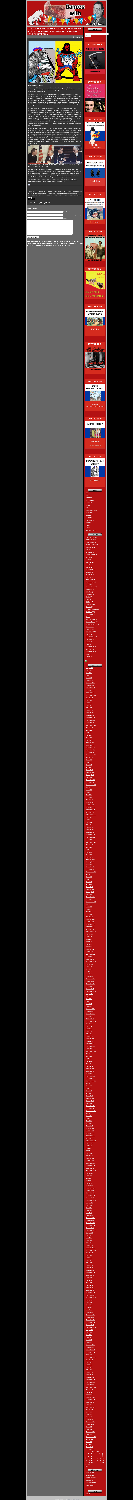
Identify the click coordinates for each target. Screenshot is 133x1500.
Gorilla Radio (90, 1475)
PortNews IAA (90, 1485)
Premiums (89, 512)
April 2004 (89, 1310)
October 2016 (90, 959)
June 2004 (89, 1305)
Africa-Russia (90, 537)
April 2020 (89, 854)
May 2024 (89, 735)
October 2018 (90, 899)
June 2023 (89, 762)
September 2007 (91, 1230)
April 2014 (89, 1033)
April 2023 (89, 767)
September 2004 (91, 1297)
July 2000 (89, 1404)
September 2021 (91, 814)
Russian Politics (90, 624)
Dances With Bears (73, 1499)
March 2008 (89, 1215)
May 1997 (89, 1429)
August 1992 (89, 1439)
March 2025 (89, 710)
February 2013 (90, 1068)
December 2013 (90, 1043)
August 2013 (89, 1053)
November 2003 (90, 1322)
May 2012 (89, 1091)
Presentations (90, 500)
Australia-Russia (91, 544)
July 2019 (89, 877)
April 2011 (89, 1123)
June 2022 (89, 792)
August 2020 (89, 844)
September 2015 (91, 991)
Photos (88, 507)
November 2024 (90, 720)
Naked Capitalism (91, 1482)
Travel (88, 527)
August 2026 (89, 668)
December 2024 (90, 717)
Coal (87, 559)
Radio (88, 505)
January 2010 (90, 1160)
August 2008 (89, 1203)
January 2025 (90, 715)
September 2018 (91, 902)
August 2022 (89, 787)
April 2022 (89, 797)
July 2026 (89, 670)
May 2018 (89, 912)
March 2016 (89, 976)
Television (89, 502)
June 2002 (89, 1365)
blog (56, 195)
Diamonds (89, 569)
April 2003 (89, 1340)
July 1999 (89, 1412)
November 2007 (90, 1225)
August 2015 (89, 994)
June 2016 (89, 969)
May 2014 (89, 1031)
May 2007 (89, 1240)
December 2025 (90, 688)
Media (88, 597)
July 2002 (89, 1362)
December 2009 (90, 1163)
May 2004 (89, 1307)
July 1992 (89, 1442)
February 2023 (90, 772)
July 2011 (89, 1116)
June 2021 (89, 819)
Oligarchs (89, 614)
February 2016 (90, 979)
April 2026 (89, 678)
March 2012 (89, 1096)
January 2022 (90, 805)
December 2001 (90, 1379)
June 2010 (89, 1148)
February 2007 (90, 1248)
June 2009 (89, 1178)
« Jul (86, 1466)
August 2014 (89, 1024)
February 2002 (90, 1374)
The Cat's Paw (90, 639)
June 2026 (89, 673)
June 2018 (89, 909)
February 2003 (90, 1345)
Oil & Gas (89, 612)
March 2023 (89, 770)
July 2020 (89, 847)
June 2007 (89, 1238)
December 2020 (90, 834)
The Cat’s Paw (90, 520)
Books (88, 495)
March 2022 (89, 800)
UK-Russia (89, 646)
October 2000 (90, 1402)
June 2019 (89, 879)
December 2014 (90, 1014)
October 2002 (90, 1355)
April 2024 (89, 737)
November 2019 (90, 867)
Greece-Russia (90, 587)
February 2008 (90, 1218)
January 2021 (90, 832)
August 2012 (89, 1083)
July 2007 (89, 1235)
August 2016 (89, 964)
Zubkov (88, 656)
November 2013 (90, 1046)
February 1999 (90, 1422)
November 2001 (90, 1382)
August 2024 (89, 727)
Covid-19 (88, 562)
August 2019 (89, 874)
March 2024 (89, 740)
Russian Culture (90, 622)
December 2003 (90, 1320)
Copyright (89, 517)
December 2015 (90, 984)
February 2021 (90, 829)
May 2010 (89, 1150)
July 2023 (89, 760)
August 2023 (89, 757)
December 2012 (90, 1073)
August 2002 (89, 1360)
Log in (88, 1494)
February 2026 (90, 683)
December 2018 (90, 894)
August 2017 (89, 934)
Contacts (88, 515)
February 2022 (90, 802)
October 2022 (90, 782)
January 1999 (90, 1424)
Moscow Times (90, 604)
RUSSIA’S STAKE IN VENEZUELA (57, 245)
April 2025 (89, 707)
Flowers (88, 522)
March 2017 (89, 946)
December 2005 (90, 1272)
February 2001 (90, 1397)
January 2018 (90, 922)
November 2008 (90, 1195)
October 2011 (90, 1108)
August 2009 (89, 1173)
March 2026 (89, 680)
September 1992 (91, 1437)
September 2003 (91, 1327)
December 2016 (90, 954)
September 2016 (91, 961)
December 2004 (90, 1292)
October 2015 (90, 989)
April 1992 (89, 1444)
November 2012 (90, 1076)
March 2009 (89, 1185)
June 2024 (89, 732)
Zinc (87, 654)
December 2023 (90, 747)
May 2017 (89, 941)
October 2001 (90, 1384)
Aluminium (89, 539)
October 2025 (90, 693)
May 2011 (89, 1121)
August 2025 (89, 698)
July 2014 (89, 1026)
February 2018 (90, 919)
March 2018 (89, 917)
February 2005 (90, 1287)
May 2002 (89, 1367)
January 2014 (90, 1041)
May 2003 (89, 1337)
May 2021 (89, 822)
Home (95, 29)
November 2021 (90, 810)
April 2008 (89, 1213)
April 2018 (89, 914)
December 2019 (90, 864)
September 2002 (91, 1357)
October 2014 (90, 1019)
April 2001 (89, 1392)
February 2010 (90, 1158)
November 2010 (90, 1136)
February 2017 (90, 949)
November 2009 (90, 1165)
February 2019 (90, 889)
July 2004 (89, 1302)
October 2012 (90, 1078)
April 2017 (89, 944)
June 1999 (89, 1414)
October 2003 (90, 1325)
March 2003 (89, 1342)
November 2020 (90, 837)
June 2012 (89, 1088)
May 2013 (89, 1061)
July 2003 (89, 1332)
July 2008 (89, 1205)
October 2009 (90, 1168)
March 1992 (89, 1447)
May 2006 (89, 1260)
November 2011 (90, 1106)
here (53, 193)
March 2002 (89, 1372)
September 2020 (91, 842)
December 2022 (90, 777)
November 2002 (90, 1352)
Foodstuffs (89, 579)
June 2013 (89, 1058)
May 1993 (89, 1434)
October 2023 (90, 752)
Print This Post (79, 37)
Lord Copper (89, 1480)
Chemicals (89, 552)
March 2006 (89, 1265)
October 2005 (90, 1275)
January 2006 (90, 1270)
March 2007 (89, 1245)
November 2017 (90, 926)
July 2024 (89, 730)
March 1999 (89, 1419)
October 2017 (90, 929)
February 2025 (90, 712)
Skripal (88, 629)
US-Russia (89, 651)
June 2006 (89, 1257)
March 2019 (89, 887)
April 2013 (89, 1063)
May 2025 (89, 705)
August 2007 (89, 1233)
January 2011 (90, 1131)
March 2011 (89, 1126)
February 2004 (90, 1315)
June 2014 (89, 1029)
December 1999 (90, 1407)
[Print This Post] (74, 37)
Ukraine (88, 649)
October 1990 (90, 1449)
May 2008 (89, 1210)
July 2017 (89, 936)
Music (88, 525)
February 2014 (90, 1038)
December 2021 (90, 807)
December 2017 (90, 924)
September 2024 (91, 725)
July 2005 (89, 1277)
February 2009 (90, 1188)
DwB (87, 572)
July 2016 (89, 966)
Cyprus (88, 567)
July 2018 (89, 907)
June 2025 (89, 702)
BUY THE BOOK (95, 82)
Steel (87, 634)
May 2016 (89, 971)
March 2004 (89, 1312)
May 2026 (89, 675)
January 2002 (90, 1377)
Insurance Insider (91, 1477)
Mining (88, 602)
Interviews (89, 497)
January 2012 (90, 1101)
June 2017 (89, 939)
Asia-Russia (89, 542)
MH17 (88, 599)
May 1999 (89, 1417)
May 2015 (89, 1001)
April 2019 (89, 884)
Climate (88, 557)
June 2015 (89, 999)
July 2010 (89, 1145)
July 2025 (89, 700)
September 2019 (91, 872)
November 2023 (90, 750)
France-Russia (90, 582)
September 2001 (91, 1387)
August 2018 (89, 904)
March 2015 (89, 1006)
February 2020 (90, 859)
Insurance (89, 589)
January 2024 (90, 745)
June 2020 (89, 849)
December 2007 (90, 1223)
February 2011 (90, 1128)
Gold (87, 584)
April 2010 (89, 1153)
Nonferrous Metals (91, 609)
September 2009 (91, 1170)
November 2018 (90, 897)
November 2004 (90, 1295)
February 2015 (90, 1009)
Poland (88, 617)
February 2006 (90, 1267)
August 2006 (89, 1253)
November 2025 (90, 690)
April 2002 (89, 1369)
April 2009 (89, 1183)
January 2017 (90, 951)
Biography (89, 547)
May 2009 (89, 1180)
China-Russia (90, 554)
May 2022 (89, 795)
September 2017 (91, 931)
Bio (87, 493)
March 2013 (89, 1066)
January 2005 (90, 1290)
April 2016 (89, 974)
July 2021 (89, 817)
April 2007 (89, 1243)
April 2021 (89, 824)
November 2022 (90, 780)
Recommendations (91, 510)
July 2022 (89, 790)
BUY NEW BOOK (95, 44)
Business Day (90, 1472)
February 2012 (90, 1098)
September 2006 (91, 1250)
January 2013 (90, 1071)
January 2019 (90, 892)
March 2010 (89, 1155)
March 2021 (89, 827)
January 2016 (90, 981)
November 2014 (90, 1016)
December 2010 (90, 1133)
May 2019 (89, 882)
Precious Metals (90, 619)
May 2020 (89, 852)
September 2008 (91, 1200)
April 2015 (89, 1004)
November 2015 (90, 986)
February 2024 (90, 742)
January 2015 (90, 1011)
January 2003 (90, 1347)
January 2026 (90, 685)
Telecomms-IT (90, 637)
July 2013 (89, 1056)
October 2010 (90, 1138)
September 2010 (91, 1141)
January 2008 (90, 1220)
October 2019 (90, 869)
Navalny (88, 607)
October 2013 (90, 1048)
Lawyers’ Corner (91, 530)
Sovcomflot (89, 632)
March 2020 (89, 857)
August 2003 (89, 1330)
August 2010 (89, 1143)
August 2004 (89, 1300)
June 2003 (89, 1335)
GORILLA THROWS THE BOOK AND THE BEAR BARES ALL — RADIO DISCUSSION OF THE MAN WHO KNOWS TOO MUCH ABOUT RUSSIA (54, 31)
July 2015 (89, 996)
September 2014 (91, 1021)
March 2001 (89, 1394)
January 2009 (90, 1190)
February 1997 (90, 1432)
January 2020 (90, 862)
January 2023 (90, 775)
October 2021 (90, 812)
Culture (88, 564)
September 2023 (91, 755)
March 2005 (89, 1285)
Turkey (88, 644)
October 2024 (90, 722)
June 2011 (89, 1118)
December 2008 (90, 1193)
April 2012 (89, 1093)
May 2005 (89, 1280)
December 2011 (90, 1103)
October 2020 (90, 839)
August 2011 (89, 1113)
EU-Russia (89, 574)
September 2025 (91, 695)
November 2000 (90, 1399)
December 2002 (90, 1350)
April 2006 (89, 1262)
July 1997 (89, 1427)
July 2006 (89, 1255)
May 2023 (89, 765)
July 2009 (89, 1175)
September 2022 (91, 785)
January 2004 (90, 1317)
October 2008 (90, 1198)
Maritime (88, 594)
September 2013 (91, 1051)
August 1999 (89, 1409)
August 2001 (89, 1389)
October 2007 (90, 1228)
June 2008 (89, 1208)
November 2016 (90, 956)
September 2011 (91, 1111)
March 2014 (89, 1036)
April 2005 (89, 1282)
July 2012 (89, 1086)
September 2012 (91, 1081)
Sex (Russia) (90, 627)
